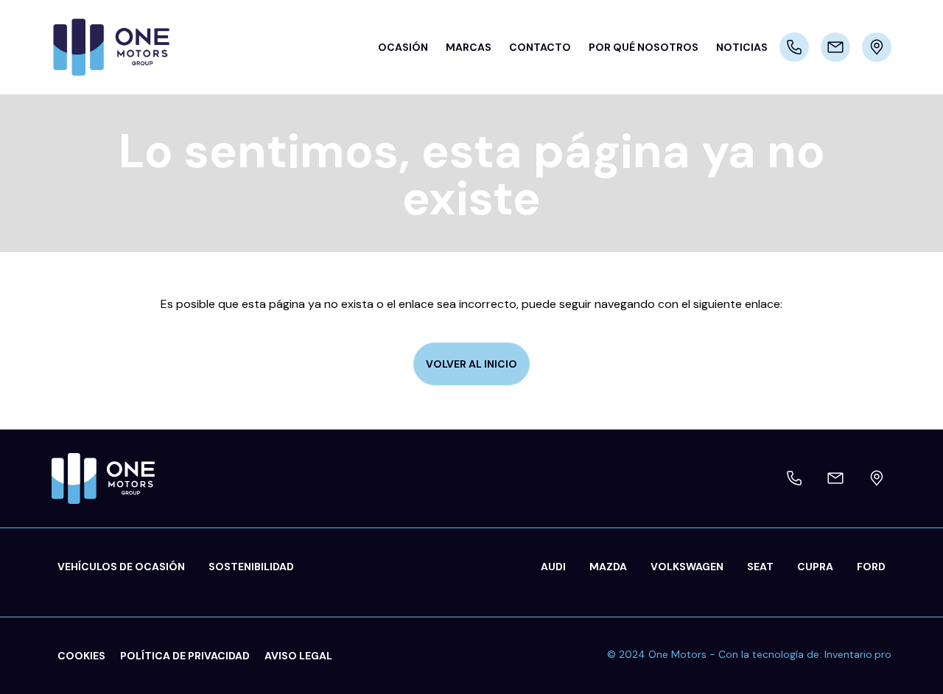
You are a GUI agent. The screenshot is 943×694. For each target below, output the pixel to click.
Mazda (608, 566)
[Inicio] (118, 47)
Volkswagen (687, 566)
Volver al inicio (471, 364)
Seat (760, 566)
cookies (81, 655)
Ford (871, 566)
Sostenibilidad (251, 566)
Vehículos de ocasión (121, 566)
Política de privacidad (185, 655)
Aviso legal (298, 655)
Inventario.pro (857, 654)
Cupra (815, 566)
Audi (553, 566)
